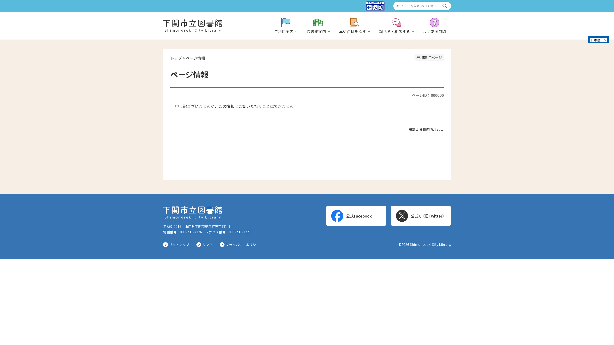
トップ (176, 58)
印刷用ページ (432, 57)
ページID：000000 (428, 95)
